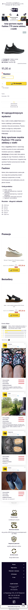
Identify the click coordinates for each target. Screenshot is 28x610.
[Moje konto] (17, 14)
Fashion (3, 93)
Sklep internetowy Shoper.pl (14, 609)
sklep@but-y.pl (16, 2)
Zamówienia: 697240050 (14, 586)
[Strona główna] (14, 10)
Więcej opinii (14, 502)
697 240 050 (9, 2)
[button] (3, 14)
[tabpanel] (14, 168)
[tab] (14, 102)
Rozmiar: (6, 73)
